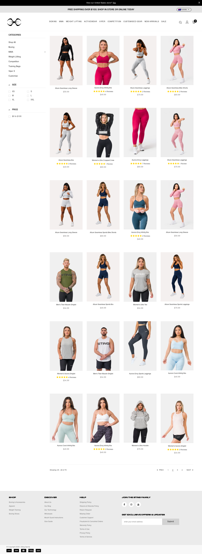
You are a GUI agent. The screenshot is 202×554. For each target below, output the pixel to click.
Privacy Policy (85, 533)
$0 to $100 (16, 116)
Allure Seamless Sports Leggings (177, 304)
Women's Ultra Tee (140, 305)
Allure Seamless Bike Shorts (177, 88)
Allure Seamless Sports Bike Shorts (103, 232)
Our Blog (47, 506)
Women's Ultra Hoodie (140, 446)
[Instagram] (131, 504)
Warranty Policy (85, 525)
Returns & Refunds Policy (89, 506)
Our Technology (50, 510)
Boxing (53, 22)
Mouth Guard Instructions (53, 518)
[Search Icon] (180, 22)
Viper (102, 22)
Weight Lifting (74, 22)
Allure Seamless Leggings (140, 88)
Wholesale (48, 514)
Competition (114, 22)
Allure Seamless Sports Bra (103, 304)
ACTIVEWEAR (90, 22)
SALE (163, 22)
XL (13, 100)
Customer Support (86, 518)
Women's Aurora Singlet (66, 374)
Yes (114, 3)
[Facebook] (124, 504)
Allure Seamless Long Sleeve (66, 88)
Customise (13, 76)
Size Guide (48, 521)
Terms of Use (84, 529)
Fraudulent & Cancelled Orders (91, 521)
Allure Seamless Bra (66, 160)
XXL (32, 100)
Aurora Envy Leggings (140, 160)
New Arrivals (152, 22)
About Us (47, 502)
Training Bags (14, 67)
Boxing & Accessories (17, 502)
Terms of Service (86, 537)
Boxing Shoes (14, 514)
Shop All (12, 43)
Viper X (12, 71)
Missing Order (85, 514)
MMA (61, 22)
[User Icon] (187, 22)
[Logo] (22, 22)
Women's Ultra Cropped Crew (103, 160)
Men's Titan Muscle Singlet (66, 305)
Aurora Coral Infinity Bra (177, 373)
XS (13, 92)
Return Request (86, 510)
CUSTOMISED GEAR (132, 22)
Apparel (12, 506)
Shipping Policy (85, 502)
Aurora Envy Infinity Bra (103, 88)
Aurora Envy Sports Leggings (140, 374)
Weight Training (15, 510)
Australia (184, 9)
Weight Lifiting (15, 57)
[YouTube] (138, 504)
